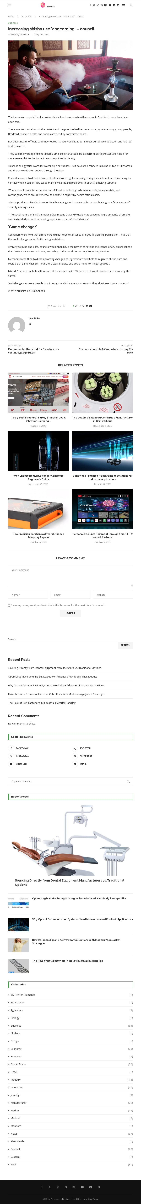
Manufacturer (72, 1102)
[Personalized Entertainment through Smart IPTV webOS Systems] (102, 509)
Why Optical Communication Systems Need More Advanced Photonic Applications (56, 685)
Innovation (72, 1087)
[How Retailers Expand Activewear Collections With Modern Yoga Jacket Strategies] (18, 945)
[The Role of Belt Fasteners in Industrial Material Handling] (18, 966)
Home (11, 16)
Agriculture (72, 1010)
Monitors (72, 1126)
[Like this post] (76, 306)
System (72, 1156)
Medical (72, 1118)
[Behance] (105, 5)
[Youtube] (110, 5)
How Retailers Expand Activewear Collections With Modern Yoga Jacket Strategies (56, 694)
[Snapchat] (118, 5)
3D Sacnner (72, 1002)
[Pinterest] (102, 5)
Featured (72, 1056)
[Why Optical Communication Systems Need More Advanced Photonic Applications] (18, 924)
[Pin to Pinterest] (87, 306)
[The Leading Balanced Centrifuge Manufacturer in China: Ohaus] (102, 393)
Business (26, 16)
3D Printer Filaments (72, 994)
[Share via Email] (90, 306)
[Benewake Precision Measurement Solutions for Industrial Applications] (102, 451)
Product (72, 1149)
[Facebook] (90, 5)
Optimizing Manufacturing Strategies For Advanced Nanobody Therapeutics (52, 676)
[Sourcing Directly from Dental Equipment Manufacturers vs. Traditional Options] (70, 846)
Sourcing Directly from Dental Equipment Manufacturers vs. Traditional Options (54, 667)
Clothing (72, 1033)
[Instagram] (98, 5)
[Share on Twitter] (83, 306)
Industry (72, 1079)
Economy (72, 1048)
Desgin (72, 1041)
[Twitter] (94, 5)
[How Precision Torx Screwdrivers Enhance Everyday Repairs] (38, 509)
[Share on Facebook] (80, 306)
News (72, 1133)
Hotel (72, 1072)
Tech (72, 1164)
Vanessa (24, 34)
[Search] (131, 5)
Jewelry (72, 1095)
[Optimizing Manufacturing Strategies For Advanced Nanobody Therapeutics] (18, 904)
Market (72, 1110)
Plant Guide (72, 1141)
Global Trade (72, 1064)
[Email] (114, 5)
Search (12, 639)
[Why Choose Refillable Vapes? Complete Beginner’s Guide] (38, 451)
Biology (72, 1018)
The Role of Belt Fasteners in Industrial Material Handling (42, 702)
